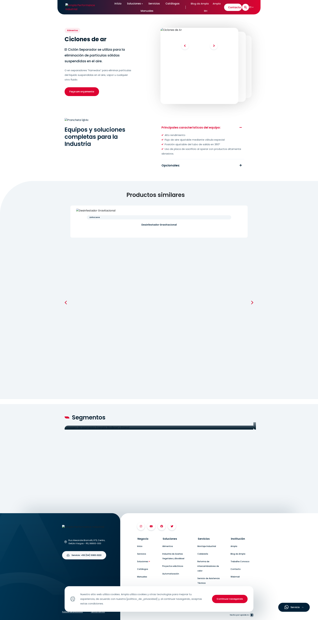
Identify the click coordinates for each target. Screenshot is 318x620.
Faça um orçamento (81, 91)
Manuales (147, 11)
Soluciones (134, 3)
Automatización (170, 573)
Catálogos (172, 3)
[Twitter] (172, 526)
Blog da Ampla (200, 3)
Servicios (154, 3)
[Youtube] (151, 526)
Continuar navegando (230, 598)
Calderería (202, 553)
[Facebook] (162, 526)
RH (205, 11)
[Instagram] (141, 526)
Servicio (295, 607)
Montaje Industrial (206, 546)
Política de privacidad (72, 612)
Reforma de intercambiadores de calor (208, 566)
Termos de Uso (98, 612)
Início (117, 3)
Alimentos (167, 546)
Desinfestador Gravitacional (159, 224)
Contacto (234, 7)
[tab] (148, 539)
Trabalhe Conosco (240, 561)
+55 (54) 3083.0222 (86, 555)
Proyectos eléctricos (172, 566)
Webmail (235, 576)
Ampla (217, 3)
